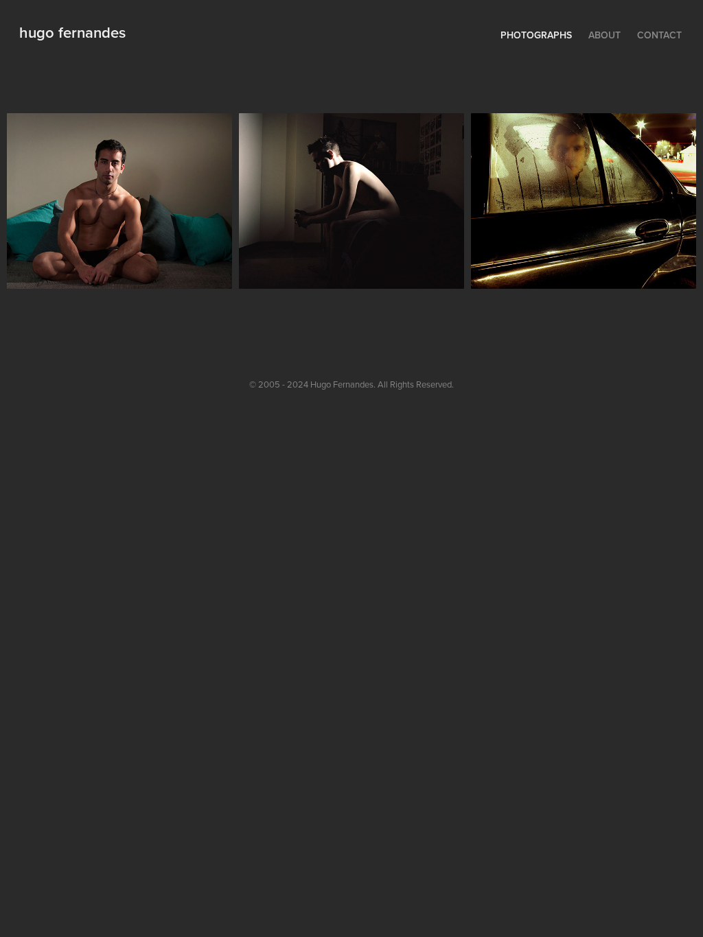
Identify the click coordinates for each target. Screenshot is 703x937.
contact (659, 35)
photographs (536, 35)
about (604, 35)
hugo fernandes (72, 32)
